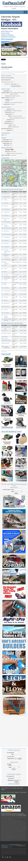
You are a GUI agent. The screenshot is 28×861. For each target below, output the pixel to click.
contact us (10, 847)
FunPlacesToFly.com (5, 844)
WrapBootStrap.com (12, 845)
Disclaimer (8, 840)
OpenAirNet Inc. (23, 844)
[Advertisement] (14, 730)
